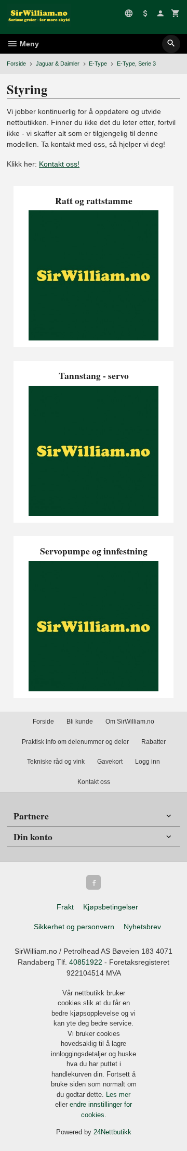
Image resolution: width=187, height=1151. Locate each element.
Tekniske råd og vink (56, 761)
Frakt (65, 907)
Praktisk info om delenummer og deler (75, 741)
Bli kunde (79, 721)
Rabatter (153, 741)
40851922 (85, 962)
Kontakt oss (93, 782)
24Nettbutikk (112, 1132)
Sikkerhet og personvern (74, 926)
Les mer (118, 1094)
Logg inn (147, 761)
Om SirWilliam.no (129, 721)
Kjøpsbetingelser (110, 907)
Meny (28, 44)
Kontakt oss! (59, 164)
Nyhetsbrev (142, 926)
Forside (16, 63)
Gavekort (110, 761)
